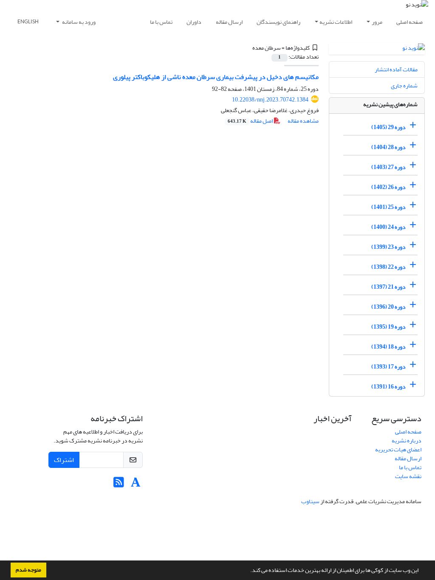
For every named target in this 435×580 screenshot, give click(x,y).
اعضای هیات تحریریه (398, 449)
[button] (248, 571)
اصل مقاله (251, 121)
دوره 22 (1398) (388, 267)
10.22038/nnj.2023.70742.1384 (270, 99)
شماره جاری (404, 85)
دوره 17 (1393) (388, 366)
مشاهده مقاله (303, 121)
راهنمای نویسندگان (278, 22)
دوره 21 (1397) (388, 287)
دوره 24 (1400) (388, 227)
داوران (193, 22)
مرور (377, 22)
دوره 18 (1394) (388, 346)
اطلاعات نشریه (335, 22)
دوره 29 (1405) (388, 127)
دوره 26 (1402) (388, 187)
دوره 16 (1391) (388, 386)
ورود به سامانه (78, 22)
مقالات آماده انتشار (396, 69)
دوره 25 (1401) (388, 207)
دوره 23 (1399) (388, 247)
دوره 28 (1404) (388, 147)
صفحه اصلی (409, 22)
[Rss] (119, 484)
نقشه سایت (408, 476)
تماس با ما (161, 22)
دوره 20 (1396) (388, 307)
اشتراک (64, 459)
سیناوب (310, 501)
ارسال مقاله (229, 22)
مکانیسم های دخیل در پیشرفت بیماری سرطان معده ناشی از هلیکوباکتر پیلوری (216, 76)
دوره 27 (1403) (388, 167)
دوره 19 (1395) (388, 326)
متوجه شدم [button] (28, 570)
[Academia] (136, 484)
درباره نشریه (406, 440)
